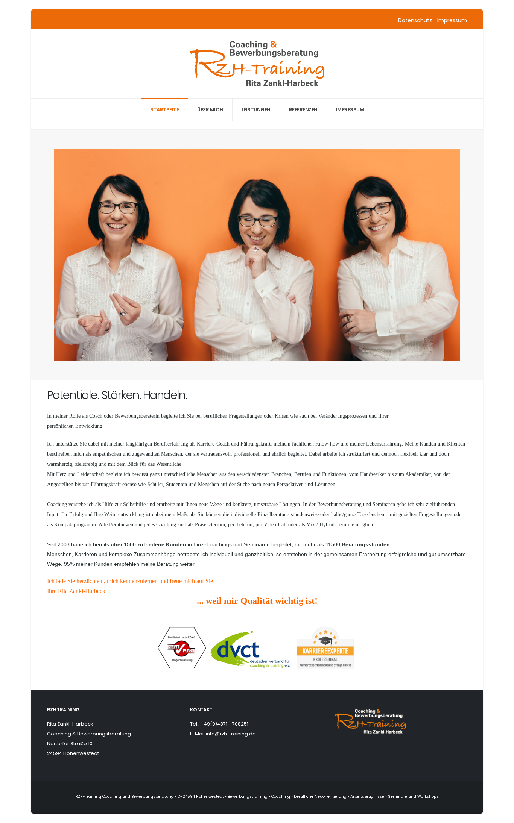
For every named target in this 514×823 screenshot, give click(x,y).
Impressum (452, 20)
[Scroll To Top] (500, 814)
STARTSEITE (164, 109)
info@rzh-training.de (231, 734)
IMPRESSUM (350, 109)
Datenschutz (415, 20)
